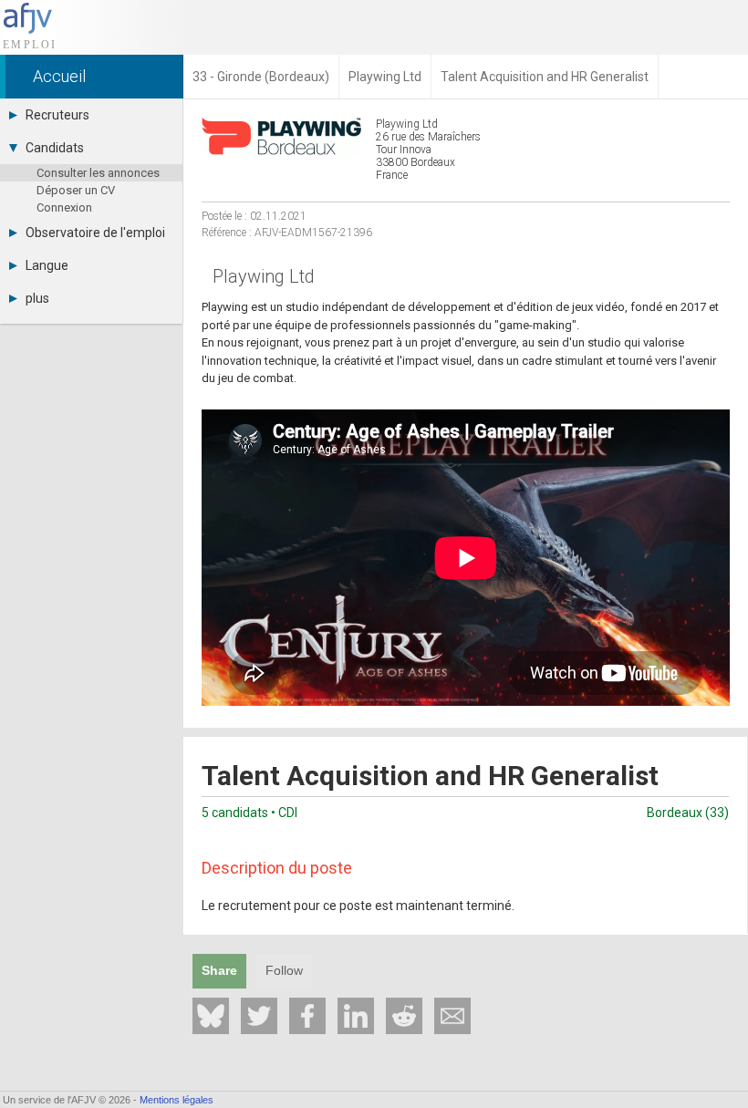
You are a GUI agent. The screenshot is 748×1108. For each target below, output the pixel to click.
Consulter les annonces (98, 173)
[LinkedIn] (356, 1016)
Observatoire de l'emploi (95, 232)
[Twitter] (259, 1016)
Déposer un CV (75, 190)
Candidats (55, 147)
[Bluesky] (210, 1016)
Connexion (64, 207)
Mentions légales (176, 1099)
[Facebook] (307, 1016)
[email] (452, 1016)
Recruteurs (57, 115)
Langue (47, 265)
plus (37, 298)
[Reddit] (404, 1016)
